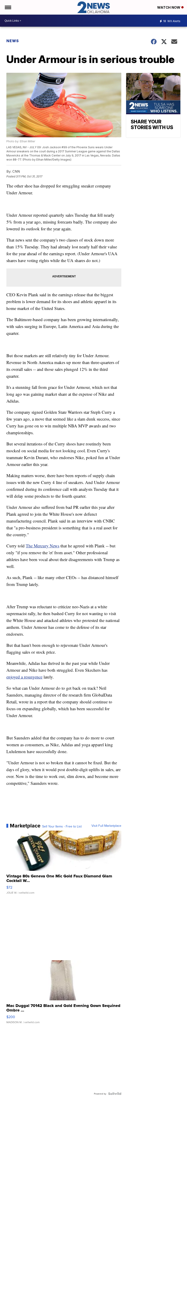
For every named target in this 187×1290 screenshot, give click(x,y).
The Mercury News (42, 546)
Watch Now (169, 7)
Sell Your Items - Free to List (62, 826)
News (12, 41)
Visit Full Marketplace (106, 825)
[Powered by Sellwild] (114, 1093)
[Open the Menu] (7, 7)
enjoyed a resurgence (24, 677)
